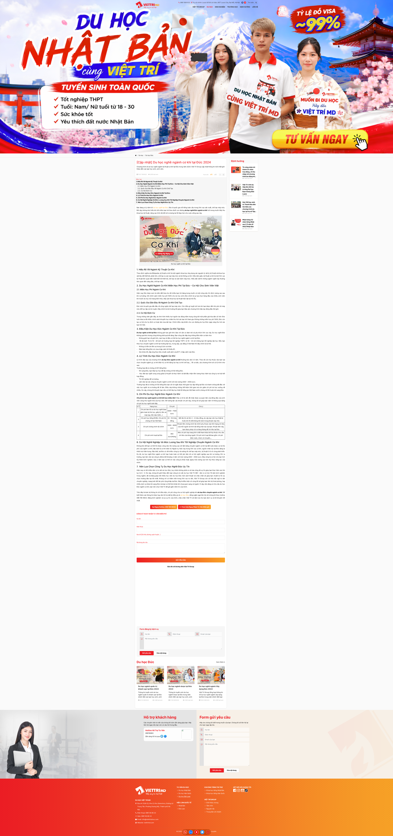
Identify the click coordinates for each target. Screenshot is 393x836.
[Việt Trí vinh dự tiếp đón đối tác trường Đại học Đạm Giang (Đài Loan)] (236, 187)
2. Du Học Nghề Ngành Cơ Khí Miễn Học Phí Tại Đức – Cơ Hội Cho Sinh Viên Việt (165, 184)
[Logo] (147, 5)
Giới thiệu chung (212, 803)
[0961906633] (185, 832)
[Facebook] (242, 3)
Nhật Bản (182, 806)
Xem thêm (220, 662)
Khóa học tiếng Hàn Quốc (215, 793)
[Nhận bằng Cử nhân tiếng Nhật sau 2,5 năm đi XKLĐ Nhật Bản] (236, 222)
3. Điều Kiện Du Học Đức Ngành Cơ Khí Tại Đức (153, 193)
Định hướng (237, 161)
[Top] (208, 832)
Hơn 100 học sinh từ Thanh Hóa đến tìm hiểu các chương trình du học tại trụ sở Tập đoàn (249, 206)
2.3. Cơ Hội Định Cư (145, 191)
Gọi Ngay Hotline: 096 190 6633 (164, 507)
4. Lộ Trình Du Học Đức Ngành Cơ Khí (149, 195)
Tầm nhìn (209, 806)
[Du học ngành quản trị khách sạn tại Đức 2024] (150, 675)
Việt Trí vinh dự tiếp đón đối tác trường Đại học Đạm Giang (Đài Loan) (248, 189)
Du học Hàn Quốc (185, 793)
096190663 (149, 733)
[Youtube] (245, 3)
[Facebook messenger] (202, 832)
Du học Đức (149, 155)
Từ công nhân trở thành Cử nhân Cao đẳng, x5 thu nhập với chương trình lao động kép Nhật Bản (249, 171)
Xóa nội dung (161, 653)
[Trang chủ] (135, 155)
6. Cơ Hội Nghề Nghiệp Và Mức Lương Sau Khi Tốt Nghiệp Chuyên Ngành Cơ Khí (165, 200)
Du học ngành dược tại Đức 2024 (180, 687)
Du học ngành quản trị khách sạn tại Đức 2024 (148, 687)
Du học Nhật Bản (185, 790)
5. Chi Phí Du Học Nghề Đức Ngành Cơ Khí (151, 198)
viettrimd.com (149, 823)
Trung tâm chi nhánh (213, 812)
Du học (141, 155)
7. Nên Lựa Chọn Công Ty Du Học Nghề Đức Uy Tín (154, 202)
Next (388, 76)
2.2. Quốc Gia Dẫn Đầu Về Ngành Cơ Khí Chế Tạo (155, 188)
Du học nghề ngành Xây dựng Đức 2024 (209, 687)
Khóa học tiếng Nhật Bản (215, 790)
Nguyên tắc (210, 809)
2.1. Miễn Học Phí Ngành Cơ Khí (149, 186)
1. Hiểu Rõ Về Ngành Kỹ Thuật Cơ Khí (149, 182)
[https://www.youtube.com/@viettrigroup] (196, 832)
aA (211, 174)
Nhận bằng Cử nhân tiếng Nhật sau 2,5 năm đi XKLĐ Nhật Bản (248, 223)
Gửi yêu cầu (146, 653)
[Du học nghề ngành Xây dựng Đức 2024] (211, 675)
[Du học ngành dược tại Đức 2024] (180, 675)
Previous (4, 76)
